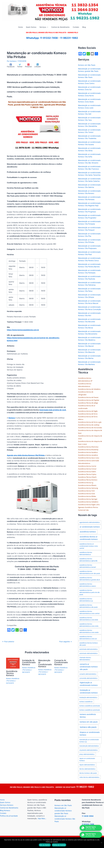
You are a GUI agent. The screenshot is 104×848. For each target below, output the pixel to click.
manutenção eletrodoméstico (89, 746)
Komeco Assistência (12, 678)
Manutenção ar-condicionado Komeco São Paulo (65, 818)
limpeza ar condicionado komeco (90, 733)
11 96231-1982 (69, 37)
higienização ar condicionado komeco (89, 684)
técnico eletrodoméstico (87, 769)
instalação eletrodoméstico (88, 697)
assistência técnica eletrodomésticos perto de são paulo (89, 592)
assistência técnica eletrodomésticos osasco (87, 585)
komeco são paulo (88, 727)
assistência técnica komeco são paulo (88, 644)
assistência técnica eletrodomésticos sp (86, 600)
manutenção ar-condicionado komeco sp (89, 741)
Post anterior (8, 641)
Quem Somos (5, 802)
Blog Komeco (5, 810)
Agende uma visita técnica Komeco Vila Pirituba (26, 455)
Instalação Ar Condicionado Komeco (29, 662)
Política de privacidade (9, 816)
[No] (101, 843)
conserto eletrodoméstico (87, 674)
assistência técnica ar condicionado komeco (89, 538)
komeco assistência (85, 701)
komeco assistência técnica (88, 715)
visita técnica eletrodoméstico (89, 777)
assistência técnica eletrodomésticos (85, 553)
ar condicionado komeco (90, 527)
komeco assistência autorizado (89, 710)
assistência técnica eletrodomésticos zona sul (88, 638)
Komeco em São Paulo (86, 65)
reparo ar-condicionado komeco (87, 759)
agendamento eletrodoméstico (89, 522)
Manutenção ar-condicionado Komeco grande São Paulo (63, 810)
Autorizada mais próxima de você (52, 410)
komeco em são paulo (89, 722)
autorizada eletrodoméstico (88, 649)
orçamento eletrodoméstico (88, 750)
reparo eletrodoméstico (87, 765)
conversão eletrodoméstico (88, 678)
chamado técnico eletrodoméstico (85, 658)
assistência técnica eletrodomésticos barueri (87, 566)
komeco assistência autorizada (89, 706)
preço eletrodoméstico (86, 754)
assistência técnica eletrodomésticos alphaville (88, 560)
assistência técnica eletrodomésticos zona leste (88, 619)
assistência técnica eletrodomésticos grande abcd (89, 579)
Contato (3, 813)
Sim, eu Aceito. (45, 845)
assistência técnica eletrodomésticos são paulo (88, 606)
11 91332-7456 (49, 37)
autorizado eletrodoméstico (88, 653)
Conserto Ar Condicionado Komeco (61, 662)
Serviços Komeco (6, 805)
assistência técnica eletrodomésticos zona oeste (89, 631)
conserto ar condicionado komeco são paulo (89, 666)
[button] (47, 27)
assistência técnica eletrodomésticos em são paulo (89, 572)
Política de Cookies (59, 845)
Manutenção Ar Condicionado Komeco (45, 663)
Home (2, 800)
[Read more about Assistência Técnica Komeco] (13, 663)
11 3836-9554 (87, 816)
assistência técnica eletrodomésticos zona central (89, 612)
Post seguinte (65, 641)
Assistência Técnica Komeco (11, 673)
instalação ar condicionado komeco (89, 691)
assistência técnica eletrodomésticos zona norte (88, 625)
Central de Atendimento (9, 808)
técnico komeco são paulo (88, 773)
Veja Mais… (42, 818)
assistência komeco (88, 532)
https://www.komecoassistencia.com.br (23, 330)
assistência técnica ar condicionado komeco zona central (88, 546)
